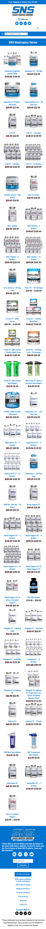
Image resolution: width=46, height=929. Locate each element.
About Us (23, 901)
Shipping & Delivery (23, 889)
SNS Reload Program (23, 885)
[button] (3, 34)
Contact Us (23, 904)
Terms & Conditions (23, 893)
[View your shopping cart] (23, 20)
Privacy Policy (23, 897)
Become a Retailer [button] (23, 874)
